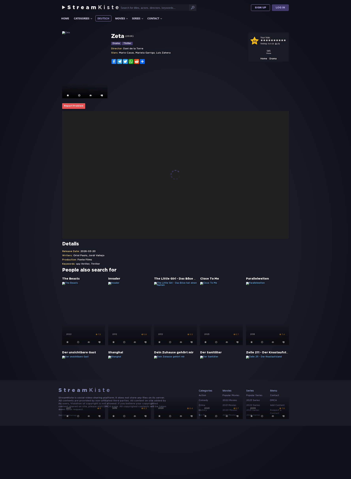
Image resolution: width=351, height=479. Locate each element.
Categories (81, 18)
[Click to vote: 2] (264, 41)
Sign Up (260, 8)
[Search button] (192, 7)
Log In (280, 8)
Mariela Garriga (145, 53)
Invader (114, 278)
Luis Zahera (163, 53)
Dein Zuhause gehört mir (174, 352)
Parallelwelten (257, 278)
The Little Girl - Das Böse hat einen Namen (187, 278)
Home (65, 18)
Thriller (127, 43)
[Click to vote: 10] (284, 41)
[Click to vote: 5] (272, 41)
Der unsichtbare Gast (79, 352)
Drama (273, 59)
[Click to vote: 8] (279, 41)
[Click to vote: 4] (269, 41)
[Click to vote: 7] (277, 41)
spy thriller (83, 264)
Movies (120, 18)
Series (136, 18)
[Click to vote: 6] (274, 41)
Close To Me (209, 278)
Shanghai (115, 352)
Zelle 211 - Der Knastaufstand (269, 352)
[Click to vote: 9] (282, 41)
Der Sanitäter (211, 352)
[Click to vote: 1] (261, 41)
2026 (129, 36)
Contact (153, 18)
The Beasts (71, 278)
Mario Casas (126, 53)
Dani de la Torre (133, 49)
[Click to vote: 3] (266, 41)
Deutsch (103, 18)
